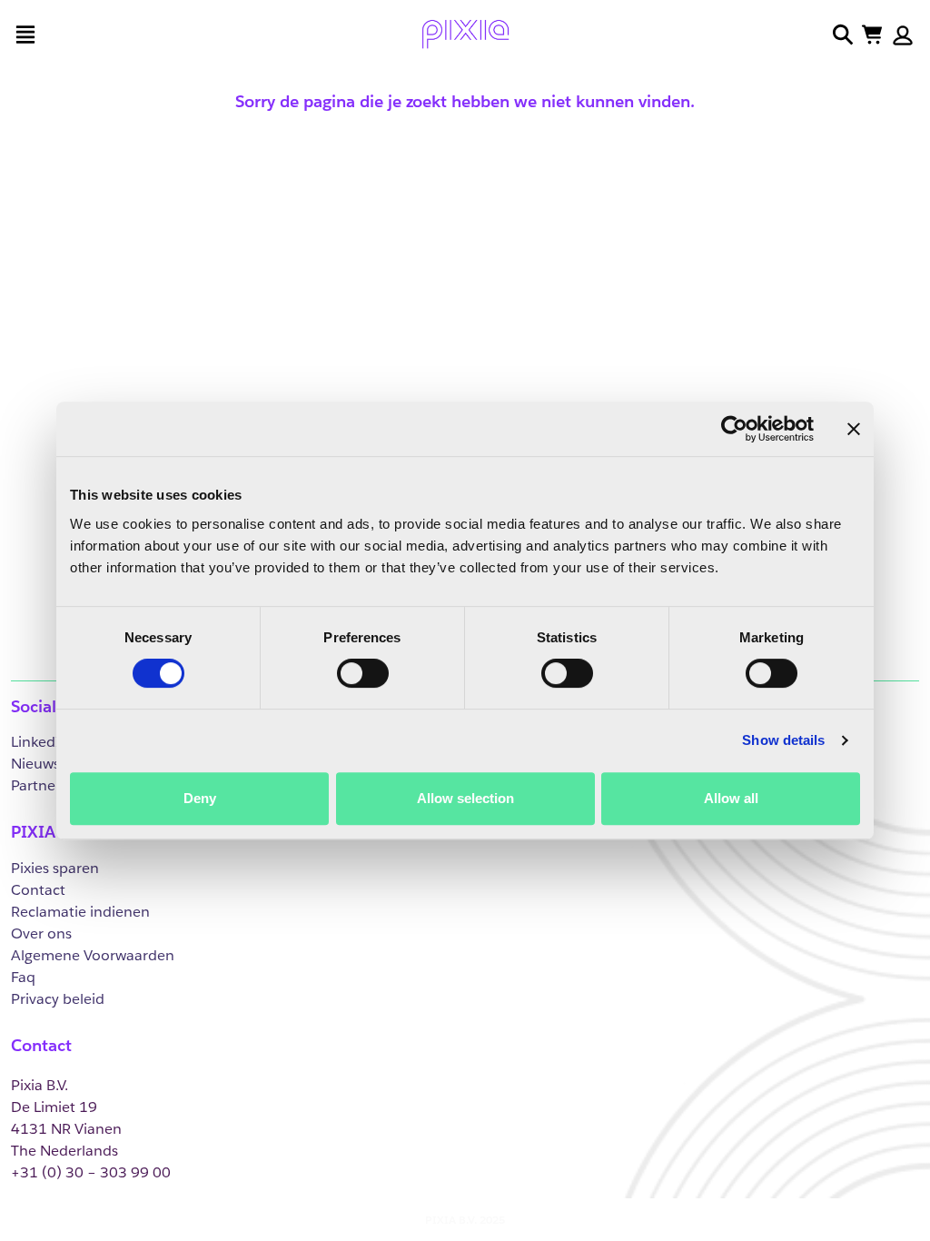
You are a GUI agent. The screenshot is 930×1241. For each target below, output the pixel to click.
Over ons (41, 933)
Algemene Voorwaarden (92, 955)
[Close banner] (853, 428)
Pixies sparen (55, 868)
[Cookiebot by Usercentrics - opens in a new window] (734, 428)
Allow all (731, 798)
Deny (199, 798)
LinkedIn (40, 741)
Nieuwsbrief (51, 763)
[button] (902, 35)
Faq (23, 977)
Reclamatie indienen (80, 911)
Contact (38, 889)
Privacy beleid (57, 998)
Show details (783, 740)
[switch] (363, 673)
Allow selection (465, 798)
